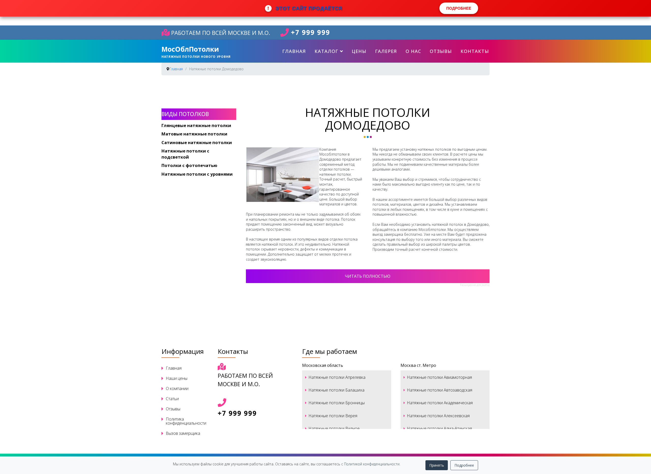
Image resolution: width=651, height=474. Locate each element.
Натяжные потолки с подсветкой (185, 154)
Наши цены (176, 378)
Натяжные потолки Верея (332, 416)
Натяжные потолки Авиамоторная (439, 377)
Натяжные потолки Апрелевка (336, 377)
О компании (177, 388)
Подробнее (464, 465)
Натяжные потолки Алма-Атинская (439, 428)
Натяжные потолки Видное (334, 428)
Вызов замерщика (183, 433)
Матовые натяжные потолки (194, 134)
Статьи (172, 398)
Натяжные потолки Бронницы (336, 403)
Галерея (386, 51)
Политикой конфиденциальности (372, 464)
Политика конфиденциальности (186, 421)
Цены (359, 51)
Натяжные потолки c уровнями (197, 174)
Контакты (475, 51)
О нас (413, 51)
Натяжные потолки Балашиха (336, 390)
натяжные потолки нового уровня (196, 56)
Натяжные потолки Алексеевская (438, 416)
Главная (294, 51)
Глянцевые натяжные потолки (196, 125)
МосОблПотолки (190, 49)
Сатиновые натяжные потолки (196, 142)
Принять (436, 465)
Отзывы (441, 51)
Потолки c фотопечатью (189, 165)
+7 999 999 (310, 32)
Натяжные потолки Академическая (440, 403)
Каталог (326, 51)
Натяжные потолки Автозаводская (439, 390)
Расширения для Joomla (475, 285)
